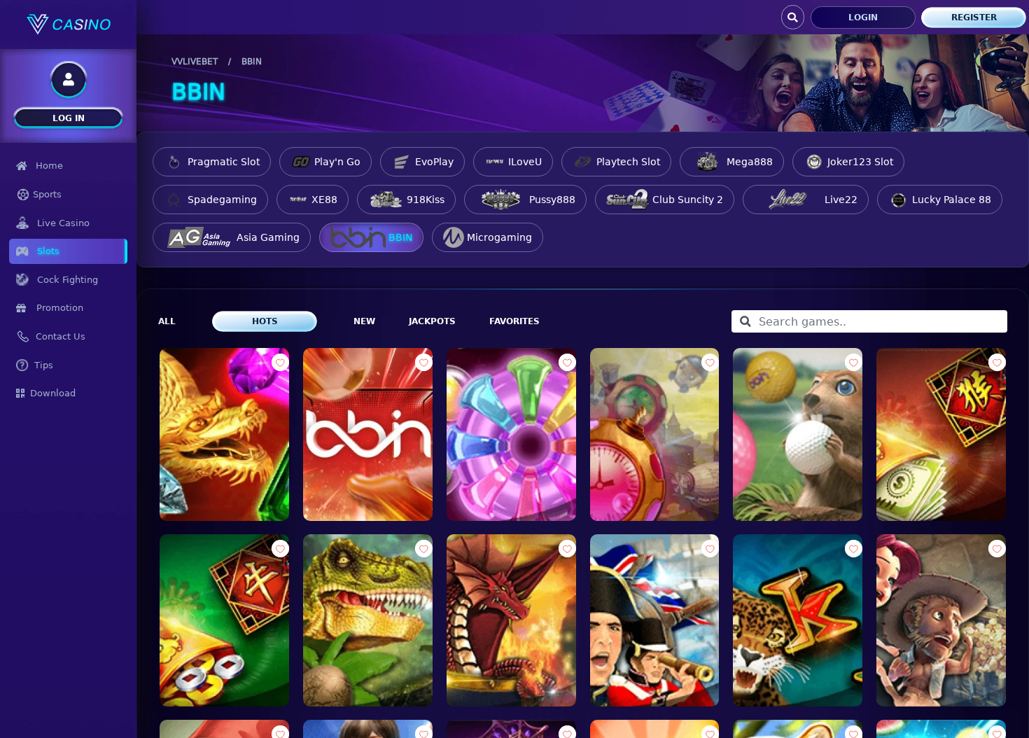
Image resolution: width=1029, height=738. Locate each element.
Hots (265, 321)
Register (974, 17)
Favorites (514, 321)
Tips (43, 365)
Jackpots (432, 321)
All (167, 321)
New (364, 321)
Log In (68, 118)
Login (863, 17)
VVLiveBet (195, 62)
